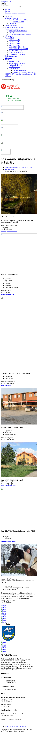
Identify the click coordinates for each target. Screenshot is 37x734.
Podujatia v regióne (11, 25)
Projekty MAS (9, 38)
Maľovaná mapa (14, 61)
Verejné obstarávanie (11, 29)
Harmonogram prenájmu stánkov (15, 13)
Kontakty (8, 11)
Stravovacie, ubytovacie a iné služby (24, 72)
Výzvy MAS (9, 36)
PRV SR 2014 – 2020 (15, 50)
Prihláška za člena (18, 22)
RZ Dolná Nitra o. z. (11, 18)
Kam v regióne (13, 68)
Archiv (7, 59)
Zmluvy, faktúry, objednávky (14, 27)
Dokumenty (12, 23)
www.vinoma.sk (6, 385)
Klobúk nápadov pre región (17, 63)
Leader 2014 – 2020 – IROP (18, 47)
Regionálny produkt (11, 56)
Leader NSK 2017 (14, 41)
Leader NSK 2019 (14, 45)
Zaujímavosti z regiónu (20, 70)
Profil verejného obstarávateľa (18, 31)
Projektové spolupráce (15, 52)
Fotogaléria (8, 58)
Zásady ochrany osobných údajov (15, 726)
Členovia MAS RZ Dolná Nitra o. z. (20, 20)
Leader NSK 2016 (14, 40)
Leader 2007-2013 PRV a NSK (18, 49)
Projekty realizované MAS (17, 54)
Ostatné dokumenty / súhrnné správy (20, 34)
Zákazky (11, 32)
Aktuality (8, 9)
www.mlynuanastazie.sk (9, 231)
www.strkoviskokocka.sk (8, 541)
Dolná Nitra (8, 16)
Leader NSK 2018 (14, 43)
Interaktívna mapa (14, 67)
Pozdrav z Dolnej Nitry (16, 65)
